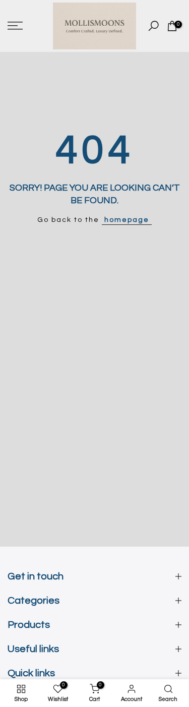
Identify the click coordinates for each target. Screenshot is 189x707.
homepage (126, 219)
